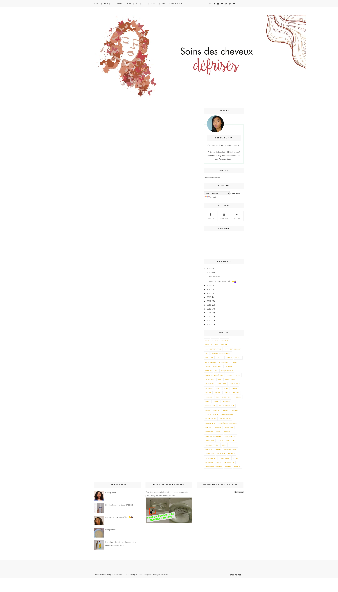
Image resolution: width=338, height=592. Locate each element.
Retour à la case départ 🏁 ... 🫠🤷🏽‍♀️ (222, 281)
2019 (209, 293)
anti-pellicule (210, 362)
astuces (219, 357)
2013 (209, 317)
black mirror (231, 440)
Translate (213, 197)
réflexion (209, 388)
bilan (207, 401)
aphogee (235, 388)
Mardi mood (221, 384)
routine (215, 340)
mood (207, 410)
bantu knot (223, 362)
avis (206, 353)
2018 (209, 297)
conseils (216, 401)
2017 (209, 301)
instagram (224, 218)
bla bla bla (209, 357)
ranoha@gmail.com (212, 177)
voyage (229, 375)
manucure (209, 462)
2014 (209, 313)
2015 (209, 309)
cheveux (225, 340)
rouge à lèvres (230, 379)
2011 (209, 324)
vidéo (207, 366)
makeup (235, 458)
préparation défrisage (213, 467)
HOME (97, 4)
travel (237, 375)
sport (218, 388)
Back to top (236, 575)
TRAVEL (154, 4)
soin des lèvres (230, 436)
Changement (110, 493)
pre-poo (217, 392)
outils (225, 410)
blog (219, 379)
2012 (209, 320)
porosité (227, 432)
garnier (218, 427)
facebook (226, 401)
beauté (238, 397)
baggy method (227, 397)
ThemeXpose (117, 574)
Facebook (210, 218)
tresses (233, 362)
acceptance (209, 440)
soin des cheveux (211, 414)
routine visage (235, 384)
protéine (234, 410)
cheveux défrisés (211, 344)
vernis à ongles (227, 414)
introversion (224, 458)
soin (207, 340)
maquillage (229, 427)
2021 (209, 289)
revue (226, 388)
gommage (208, 397)
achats (220, 440)
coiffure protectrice (213, 349)
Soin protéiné (214, 276)
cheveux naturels (211, 445)
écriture (237, 467)
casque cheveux (227, 371)
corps (224, 445)
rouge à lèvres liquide (213, 436)
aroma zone (209, 379)
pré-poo (238, 357)
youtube (237, 218)
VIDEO (129, 4)
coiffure (224, 344)
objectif (216, 410)
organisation (229, 462)
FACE (145, 4)
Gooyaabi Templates (144, 574)
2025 (209, 268)
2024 (209, 285)
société (228, 467)
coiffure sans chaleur (233, 349)
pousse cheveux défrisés (214, 375)
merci (218, 432)
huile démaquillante (226, 405)
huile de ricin (210, 405)
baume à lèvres (210, 419)
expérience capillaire (213, 449)
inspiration (209, 453)
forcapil (208, 427)
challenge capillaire (231, 392)
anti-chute (217, 366)
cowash (229, 357)
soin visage (209, 384)
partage (208, 392)
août (211, 272)
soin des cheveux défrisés (221, 353)
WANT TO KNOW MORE (172, 4)
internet (231, 453)
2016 (209, 305)
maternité (209, 432)
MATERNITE (117, 4)
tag (217, 397)
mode (219, 462)
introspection (210, 458)
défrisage (228, 366)
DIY (137, 4)
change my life (225, 419)
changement (210, 423)
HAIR (106, 4)
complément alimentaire (228, 423)
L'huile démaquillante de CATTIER (119, 505)
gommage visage (230, 449)
